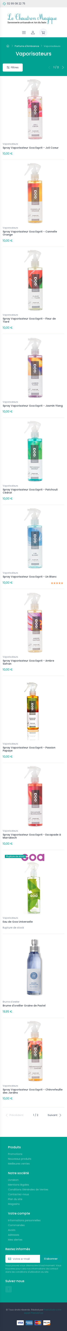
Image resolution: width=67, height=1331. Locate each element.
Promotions (15, 1154)
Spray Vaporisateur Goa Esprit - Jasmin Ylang (33, 406)
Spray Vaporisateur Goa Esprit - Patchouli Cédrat (30, 491)
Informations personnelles (24, 1220)
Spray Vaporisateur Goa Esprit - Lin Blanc (30, 576)
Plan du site (15, 1199)
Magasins (14, 1204)
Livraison (13, 1180)
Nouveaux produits (19, 1159)
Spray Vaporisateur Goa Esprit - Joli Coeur (31, 148)
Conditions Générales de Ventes (28, 1189)
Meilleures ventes (19, 1163)
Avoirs (11, 1230)
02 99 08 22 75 (16, 3)
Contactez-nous (18, 1194)
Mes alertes (15, 1239)
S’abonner (51, 1259)
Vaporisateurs (10, 143)
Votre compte (19, 1213)
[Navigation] (24, 32)
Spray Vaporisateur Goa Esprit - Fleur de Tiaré (29, 320)
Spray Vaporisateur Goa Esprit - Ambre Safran (28, 662)
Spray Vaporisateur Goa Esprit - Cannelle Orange (30, 233)
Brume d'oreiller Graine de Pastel (24, 1005)
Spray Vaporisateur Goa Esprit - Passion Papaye (29, 749)
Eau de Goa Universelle (18, 921)
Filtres (15, 67)
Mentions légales (18, 1184)
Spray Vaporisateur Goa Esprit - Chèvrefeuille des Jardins (33, 1091)
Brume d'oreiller (11, 1001)
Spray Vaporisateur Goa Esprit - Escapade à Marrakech (32, 836)
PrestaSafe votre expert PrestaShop (42, 1311)
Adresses (13, 1235)
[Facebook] (8, 1289)
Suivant (53, 1115)
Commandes (16, 1225)
